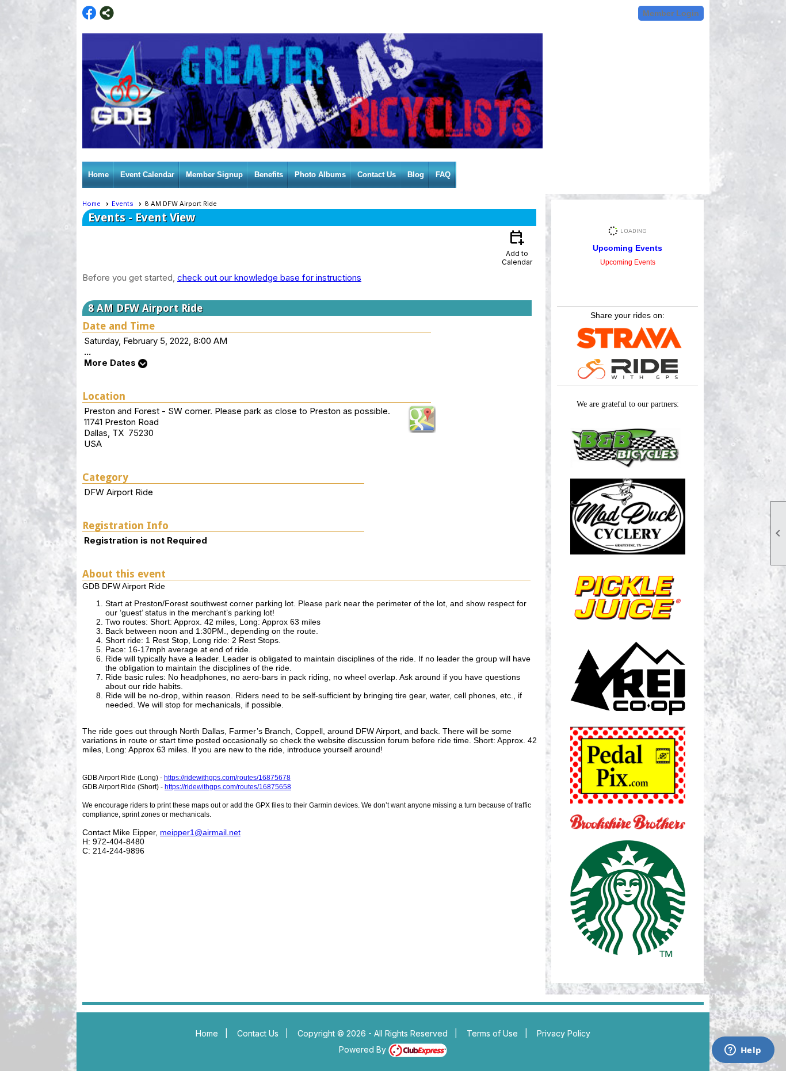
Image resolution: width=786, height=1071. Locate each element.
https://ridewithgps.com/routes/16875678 (227, 778)
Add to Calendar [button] (517, 247)
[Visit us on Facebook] (89, 13)
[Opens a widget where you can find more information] (742, 1050)
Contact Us (376, 174)
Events (122, 204)
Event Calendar (147, 174)
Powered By (363, 1049)
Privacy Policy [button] (563, 1033)
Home (98, 174)
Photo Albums (320, 174)
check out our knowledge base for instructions (269, 277)
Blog (415, 174)
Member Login (671, 13)
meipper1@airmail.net (200, 832)
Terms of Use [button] (492, 1033)
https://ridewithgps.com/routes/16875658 (228, 787)
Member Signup (214, 174)
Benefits (268, 174)
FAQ (443, 174)
